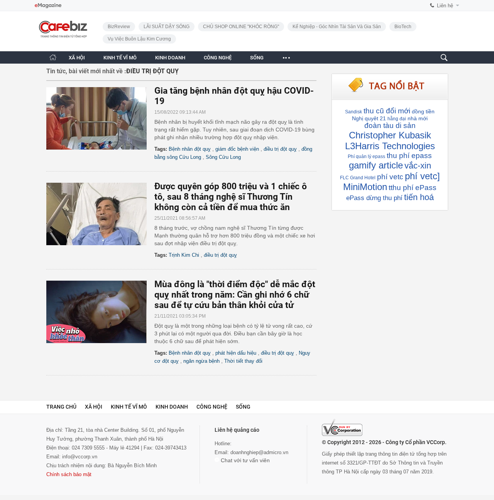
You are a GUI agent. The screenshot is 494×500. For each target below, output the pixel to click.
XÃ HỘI (77, 58)
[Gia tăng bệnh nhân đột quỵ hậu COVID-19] (100, 118)
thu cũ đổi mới (387, 111)
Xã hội (93, 407)
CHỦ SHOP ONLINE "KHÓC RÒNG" (241, 26)
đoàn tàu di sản (390, 125)
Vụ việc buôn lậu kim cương (139, 39)
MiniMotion (365, 187)
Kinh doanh (172, 407)
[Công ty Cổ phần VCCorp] (342, 427)
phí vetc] (422, 176)
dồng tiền (423, 111)
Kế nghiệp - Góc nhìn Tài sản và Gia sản (337, 26)
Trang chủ (61, 407)
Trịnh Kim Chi (184, 255)
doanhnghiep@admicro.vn (259, 452)
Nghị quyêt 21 (369, 118)
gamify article (376, 165)
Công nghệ (211, 407)
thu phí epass (409, 156)
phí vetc (390, 177)
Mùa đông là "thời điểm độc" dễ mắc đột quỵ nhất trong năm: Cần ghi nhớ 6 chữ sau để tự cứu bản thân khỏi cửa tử (234, 294)
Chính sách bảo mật (68, 474)
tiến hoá (419, 197)
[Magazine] (48, 5)
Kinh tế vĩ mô (129, 407)
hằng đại (396, 118)
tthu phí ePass (412, 188)
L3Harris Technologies (390, 146)
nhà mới (418, 118)
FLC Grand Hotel (358, 177)
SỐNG (257, 58)
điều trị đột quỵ (280, 149)
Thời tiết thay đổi (243, 361)
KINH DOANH (170, 58)
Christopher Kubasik (390, 135)
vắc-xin (417, 165)
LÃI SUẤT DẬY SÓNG (166, 26)
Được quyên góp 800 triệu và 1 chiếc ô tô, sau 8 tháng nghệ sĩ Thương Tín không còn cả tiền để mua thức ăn (230, 196)
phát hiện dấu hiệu (235, 353)
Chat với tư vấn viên (244, 460)
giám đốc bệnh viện (237, 149)
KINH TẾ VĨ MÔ (120, 58)
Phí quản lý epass (366, 156)
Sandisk (353, 111)
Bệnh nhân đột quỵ (190, 149)
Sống (243, 407)
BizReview (119, 26)
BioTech (402, 26)
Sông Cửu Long (223, 157)
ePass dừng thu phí (374, 198)
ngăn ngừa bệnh (201, 361)
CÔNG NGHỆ (218, 58)
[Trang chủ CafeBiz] (52, 57)
